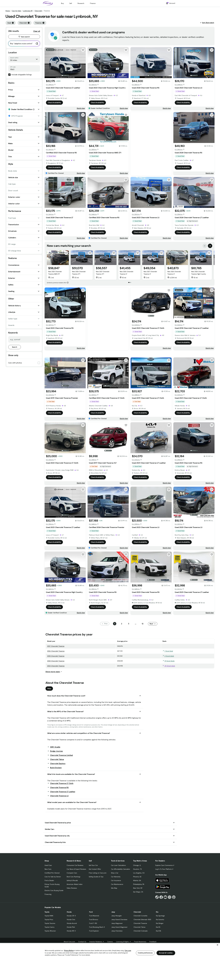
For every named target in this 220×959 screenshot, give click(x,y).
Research (81, 3)
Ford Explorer (94, 931)
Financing (48, 894)
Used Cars (48, 865)
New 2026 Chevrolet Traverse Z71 (78, 273)
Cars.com (128, 951)
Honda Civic (71, 919)
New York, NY (137, 888)
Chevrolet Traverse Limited (61, 755)
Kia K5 (158, 927)
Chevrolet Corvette (140, 916)
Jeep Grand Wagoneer (119, 927)
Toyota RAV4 (49, 916)
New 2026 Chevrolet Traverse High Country (198, 273)
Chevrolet (38, 11)
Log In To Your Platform (163, 869)
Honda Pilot (71, 927)
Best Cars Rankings (73, 877)
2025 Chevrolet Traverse (55, 656)
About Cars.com (69, 942)
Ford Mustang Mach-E (97, 927)
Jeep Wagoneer (117, 923)
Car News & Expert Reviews (76, 869)
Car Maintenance (117, 884)
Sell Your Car (93, 865)
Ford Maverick (94, 916)
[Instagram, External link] (169, 897)
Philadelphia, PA (138, 884)
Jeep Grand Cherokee (119, 919)
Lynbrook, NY (28, 11)
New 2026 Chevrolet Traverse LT (126, 273)
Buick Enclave (56, 767)
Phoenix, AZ (137, 877)
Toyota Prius (49, 919)
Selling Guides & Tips (96, 877)
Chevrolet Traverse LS (59, 796)
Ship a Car (114, 873)
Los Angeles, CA (138, 873)
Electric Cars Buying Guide (54, 890)
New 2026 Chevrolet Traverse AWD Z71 (55, 273)
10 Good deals (169, 661)
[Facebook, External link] (161, 897)
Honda (69, 912)
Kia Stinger (159, 923)
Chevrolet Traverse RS (59, 787)
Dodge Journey (56, 751)
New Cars (48, 869)
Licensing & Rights (122, 942)
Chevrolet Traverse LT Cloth (61, 783)
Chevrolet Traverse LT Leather (62, 791)
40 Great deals (169, 666)
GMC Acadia (55, 747)
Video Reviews (72, 888)
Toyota (47, 912)
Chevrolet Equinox (57, 763)
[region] (110, 951)
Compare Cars (72, 873)
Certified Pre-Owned (52, 873)
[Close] (217, 944)
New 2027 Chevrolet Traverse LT (150, 273)
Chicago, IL (137, 865)
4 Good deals (169, 656)
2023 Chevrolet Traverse (56, 666)
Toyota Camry (49, 927)
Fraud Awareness (140, 942)
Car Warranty (115, 877)
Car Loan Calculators (118, 865)
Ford (91, 912)
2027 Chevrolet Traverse (55, 646)
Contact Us (82, 942)
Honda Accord (72, 923)
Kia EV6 (158, 931)
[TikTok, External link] (157, 897)
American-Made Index (74, 884)
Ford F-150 (93, 923)
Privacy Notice (69, 951)
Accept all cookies (166, 953)
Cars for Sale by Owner (53, 877)
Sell (70, 3)
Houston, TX (137, 869)
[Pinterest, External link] (173, 897)
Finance (93, 3)
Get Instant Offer (95, 869)
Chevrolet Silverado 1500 (142, 919)
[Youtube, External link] (165, 897)
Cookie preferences (145, 953)
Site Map (114, 888)
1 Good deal (168, 651)
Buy (62, 3)
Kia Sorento (160, 919)
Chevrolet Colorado (141, 931)
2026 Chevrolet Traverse (56, 651)
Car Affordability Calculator (120, 869)
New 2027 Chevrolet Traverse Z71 (102, 273)
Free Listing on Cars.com (97, 873)
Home (8, 11)
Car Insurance (116, 880)
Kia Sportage (160, 916)
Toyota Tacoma (50, 923)
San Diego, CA (138, 892)
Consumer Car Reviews (75, 865)
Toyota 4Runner (50, 931)
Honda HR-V (71, 931)
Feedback (152, 942)
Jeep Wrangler (116, 916)
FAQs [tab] (49, 689)
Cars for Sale (16, 11)
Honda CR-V (71, 916)
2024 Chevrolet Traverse (55, 661)
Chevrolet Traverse (140, 923)
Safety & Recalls (72, 880)
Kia (157, 912)
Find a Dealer (49, 880)
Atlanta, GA (137, 880)
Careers (110, 942)
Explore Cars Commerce (164, 865)
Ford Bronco (93, 919)
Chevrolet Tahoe (57, 759)
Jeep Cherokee (116, 931)
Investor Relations (95, 942)
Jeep (113, 912)
